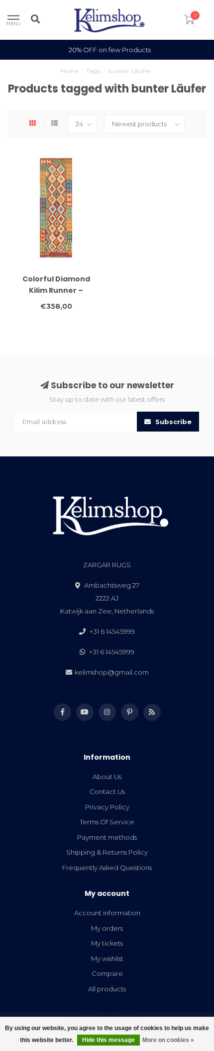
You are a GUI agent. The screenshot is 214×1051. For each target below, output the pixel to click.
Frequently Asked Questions (107, 868)
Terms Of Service (107, 822)
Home (70, 71)
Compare (107, 973)
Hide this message (108, 1040)
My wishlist (107, 959)
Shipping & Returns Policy (107, 852)
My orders (107, 928)
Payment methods (107, 837)
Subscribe (172, 422)
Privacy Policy (107, 807)
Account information (107, 913)
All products (107, 989)
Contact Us (107, 791)
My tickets (107, 943)
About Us (107, 777)
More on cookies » (168, 1040)
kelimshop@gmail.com (112, 672)
